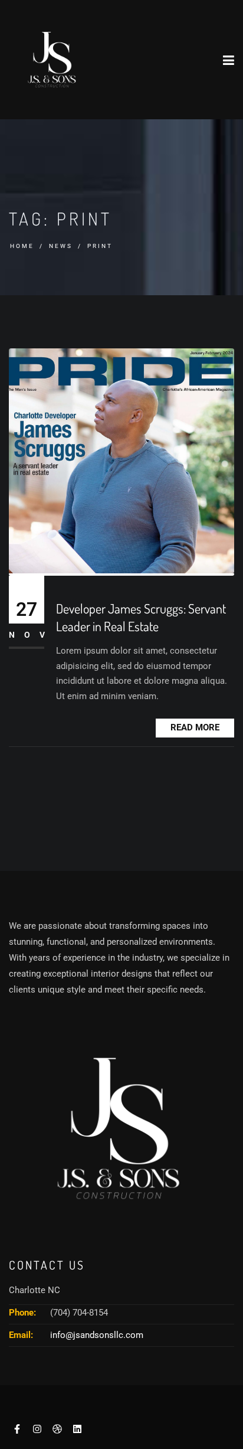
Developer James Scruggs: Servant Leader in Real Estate (141, 617)
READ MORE (194, 727)
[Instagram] (37, 1429)
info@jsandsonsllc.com (96, 1335)
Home (22, 246)
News (61, 246)
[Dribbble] (57, 1429)
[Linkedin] (77, 1429)
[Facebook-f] (17, 1429)
